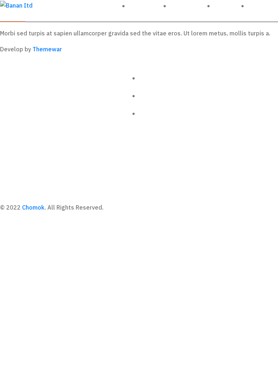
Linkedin (264, 6)
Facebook (147, 6)
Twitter (228, 6)
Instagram (190, 6)
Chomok (33, 207)
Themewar (47, 49)
